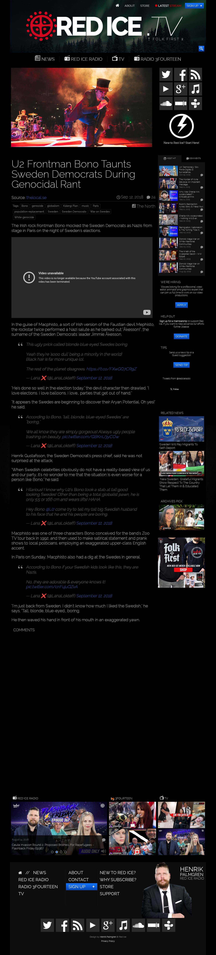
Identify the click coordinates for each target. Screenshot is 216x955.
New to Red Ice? (118, 872)
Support (110, 893)
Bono (24, 205)
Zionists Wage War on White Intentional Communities (189, 241)
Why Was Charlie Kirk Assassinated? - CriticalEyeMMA (189, 194)
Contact (78, 879)
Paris (96, 205)
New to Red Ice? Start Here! (181, 141)
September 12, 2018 (94, 378)
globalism (53, 205)
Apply (181, 305)
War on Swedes (100, 211)
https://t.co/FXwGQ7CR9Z (111, 369)
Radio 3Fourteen (160, 59)
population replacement (29, 211)
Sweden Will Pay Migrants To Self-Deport (178, 446)
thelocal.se (36, 197)
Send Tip (181, 365)
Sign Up (192, 5)
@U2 (50, 509)
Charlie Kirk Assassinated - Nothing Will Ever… (191, 217)
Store (145, 5)
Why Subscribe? (118, 879)
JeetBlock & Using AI (26, 848)
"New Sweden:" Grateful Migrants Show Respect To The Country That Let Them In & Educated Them (181, 484)
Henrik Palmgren (108, 937)
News (47, 59)
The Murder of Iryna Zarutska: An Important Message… (189, 182)
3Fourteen (123, 798)
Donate (181, 336)
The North (146, 206)
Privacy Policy (108, 941)
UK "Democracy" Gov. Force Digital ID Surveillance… (189, 169)
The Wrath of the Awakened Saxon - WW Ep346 (190, 254)
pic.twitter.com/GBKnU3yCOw (90, 436)
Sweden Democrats (74, 211)
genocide (37, 205)
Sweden (53, 211)
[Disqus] (82, 670)
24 (153, 197)
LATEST (169, 5)
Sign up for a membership (173, 321)
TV (121, 59)
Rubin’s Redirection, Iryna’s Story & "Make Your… (191, 205)
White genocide (24, 217)
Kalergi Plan (70, 205)
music (85, 205)
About (130, 5)
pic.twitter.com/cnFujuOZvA (52, 586)
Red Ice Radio (86, 59)
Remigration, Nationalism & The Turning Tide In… (190, 228)
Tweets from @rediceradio (176, 378)
